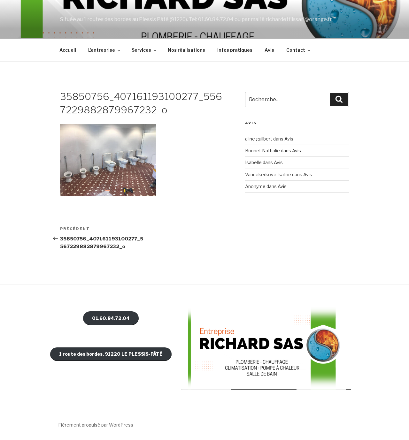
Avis (269, 50)
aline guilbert (258, 138)
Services (141, 50)
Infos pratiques (234, 50)
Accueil (67, 50)
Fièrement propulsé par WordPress (95, 425)
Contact (295, 50)
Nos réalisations (186, 50)
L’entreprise (101, 50)
